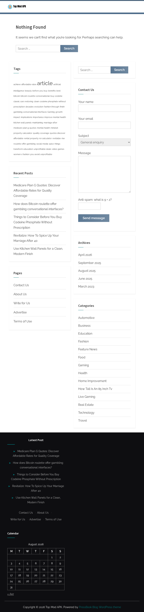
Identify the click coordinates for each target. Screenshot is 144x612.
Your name (85, 102)
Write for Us (22, 303)
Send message (94, 218)
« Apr (10, 594)
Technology (86, 412)
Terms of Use (23, 321)
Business (84, 325)
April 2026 (85, 255)
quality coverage (41, 133)
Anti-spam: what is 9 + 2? (95, 200)
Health (82, 373)
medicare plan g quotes (25, 128)
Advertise (20, 312)
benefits (52, 91)
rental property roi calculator (38, 138)
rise (63, 138)
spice (51, 144)
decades (30, 107)
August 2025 (87, 271)
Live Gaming (86, 397)
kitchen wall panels (23, 122)
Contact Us (21, 285)
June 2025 (85, 278)
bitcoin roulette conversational (35, 96)
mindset (54, 128)
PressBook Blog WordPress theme (100, 607)
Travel (82, 420)
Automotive (86, 318)
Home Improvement (92, 381)
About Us (20, 294)
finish (62, 107)
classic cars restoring (23, 101)
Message (84, 153)
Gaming (51, 112)
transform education (23, 149)
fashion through (51, 107)
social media (42, 144)
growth (59, 112)
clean (36, 101)
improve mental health (55, 117)
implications (26, 117)
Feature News (87, 349)
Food (81, 357)
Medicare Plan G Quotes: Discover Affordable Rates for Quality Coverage (37, 191)
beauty (28, 91)
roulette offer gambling (25, 144)
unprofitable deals (42, 149)
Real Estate (86, 405)
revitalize (56, 138)
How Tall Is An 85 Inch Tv (95, 389)
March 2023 (86, 286)
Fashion (83, 341)
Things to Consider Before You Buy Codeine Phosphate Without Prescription (38, 222)
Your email (85, 119)
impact (17, 117)
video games (58, 149)
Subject (83, 136)
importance (38, 117)
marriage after (50, 122)
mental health (43, 128)
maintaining (37, 122)
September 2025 (89, 263)
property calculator (23, 133)
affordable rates (28, 84)
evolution (38, 107)
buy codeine (56, 96)
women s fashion (21, 154)
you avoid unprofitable (41, 154)
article (45, 83)
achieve (17, 84)
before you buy (39, 91)
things (57, 144)
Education (85, 333)
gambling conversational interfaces (30, 112)
